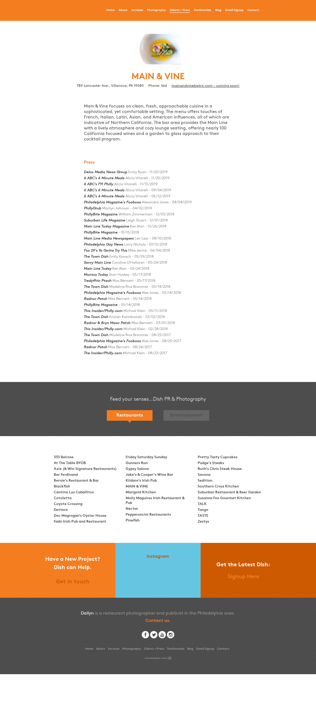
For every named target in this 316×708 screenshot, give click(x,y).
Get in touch (72, 582)
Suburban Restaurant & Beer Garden (229, 492)
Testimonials (202, 10)
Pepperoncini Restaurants (148, 515)
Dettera (61, 510)
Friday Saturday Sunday (146, 457)
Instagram (158, 557)
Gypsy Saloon (137, 469)
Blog (218, 10)
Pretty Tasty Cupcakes (217, 457)
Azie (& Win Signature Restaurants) (85, 469)
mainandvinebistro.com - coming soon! (206, 85)
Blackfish (62, 486)
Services (137, 10)
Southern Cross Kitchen (218, 486)
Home (110, 10)
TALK (202, 504)
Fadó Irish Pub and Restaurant (80, 522)
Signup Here (243, 576)
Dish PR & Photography (60, 10)
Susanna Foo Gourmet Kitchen (224, 498)
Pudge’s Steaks (211, 463)
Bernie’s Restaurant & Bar (76, 481)
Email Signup (234, 10)
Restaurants (129, 415)
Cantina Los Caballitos (74, 492)
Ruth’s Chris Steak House (220, 469)
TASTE (203, 516)
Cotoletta (63, 498)
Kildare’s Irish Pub (141, 481)
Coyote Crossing (68, 504)
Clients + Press (180, 10)
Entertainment (186, 415)
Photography (156, 10)
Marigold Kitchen (141, 492)
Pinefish (133, 520)
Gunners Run (137, 463)
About (123, 10)
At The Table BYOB (70, 463)
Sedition (205, 481)
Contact (253, 10)
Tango (203, 510)
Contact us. (158, 621)
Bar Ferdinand (66, 475)
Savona (204, 475)
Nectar (132, 509)
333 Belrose (64, 457)
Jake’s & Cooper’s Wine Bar (149, 475)
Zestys (203, 522)
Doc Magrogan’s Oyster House (80, 516)
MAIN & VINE (137, 486)
